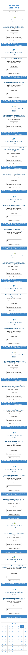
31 (22, 631)
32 (25, 631)
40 (25, 634)
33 (2, 634)
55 (22, 639)
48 (25, 636)
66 (5, 644)
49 (2, 639)
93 (15, 651)
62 (18, 641)
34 (5, 634)
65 (2, 644)
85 (15, 649)
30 (18, 631)
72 (25, 644)
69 (15, 644)
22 (18, 628)
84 (12, 649)
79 (22, 646)
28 (12, 631)
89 (2, 651)
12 (12, 626)
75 (9, 646)
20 (12, 628)
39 (22, 634)
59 (9, 641)
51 (9, 639)
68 (12, 644)
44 (12, 636)
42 (5, 636)
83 (9, 649)
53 (15, 639)
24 (25, 628)
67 (9, 644)
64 (25, 641)
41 (2, 636)
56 (25, 639)
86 (18, 649)
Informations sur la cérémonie (14, 37)
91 (9, 651)
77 (15, 646)
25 (2, 631)
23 (22, 628)
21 (15, 628)
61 (15, 641)
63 (22, 641)
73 (2, 646)
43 (9, 636)
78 (18, 646)
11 (9, 626)
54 (18, 639)
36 (12, 634)
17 (2, 628)
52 (12, 639)
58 (5, 641)
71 (22, 644)
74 (5, 646)
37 (15, 634)
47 (22, 636)
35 (9, 634)
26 (5, 631)
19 (9, 628)
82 (5, 649)
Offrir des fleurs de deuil (14, 41)
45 (15, 636)
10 (5, 626)
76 (12, 646)
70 (18, 644)
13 (15, 626)
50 (5, 639)
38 (18, 634)
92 (12, 651)
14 (18, 626)
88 (25, 649)
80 (25, 646)
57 (2, 641)
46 (18, 636)
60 (12, 641)
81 (2, 649)
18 (5, 628)
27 (9, 631)
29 (15, 631)
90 (5, 651)
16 (25, 626)
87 (22, 649)
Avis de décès (14, 33)
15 (22, 626)
